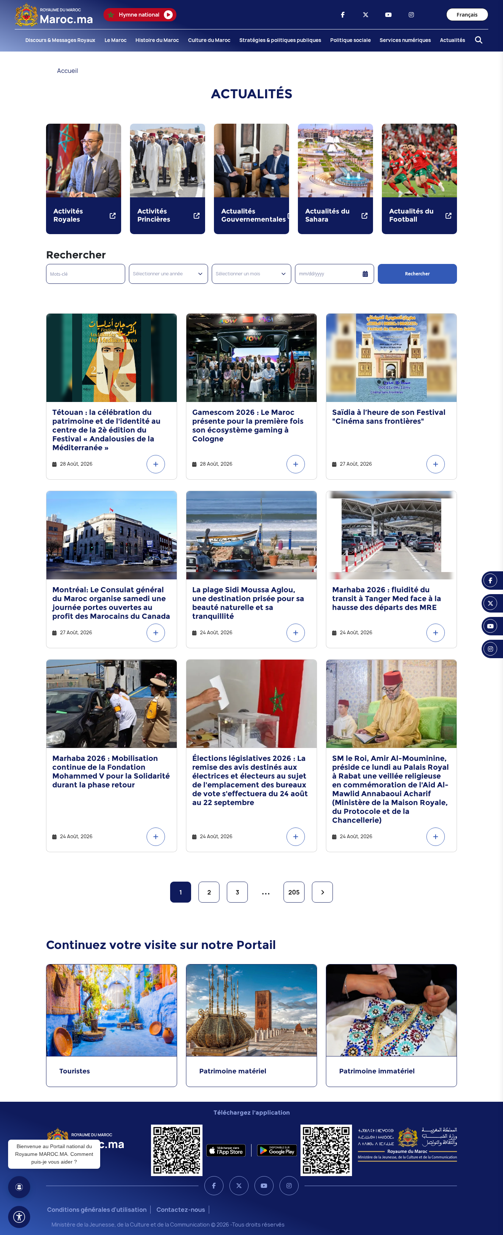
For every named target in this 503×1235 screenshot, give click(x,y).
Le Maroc (116, 40)
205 (294, 892)
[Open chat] (19, 1187)
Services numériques (405, 40)
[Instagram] (289, 1185)
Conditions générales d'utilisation (97, 1210)
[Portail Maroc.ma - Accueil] (85, 1139)
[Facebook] (214, 1185)
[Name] (19, 1217)
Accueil (67, 71)
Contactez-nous (180, 1210)
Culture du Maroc (209, 40)
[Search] (476, 40)
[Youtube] (264, 1185)
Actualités (452, 40)
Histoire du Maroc (157, 40)
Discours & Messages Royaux (60, 40)
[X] (239, 1185)
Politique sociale (350, 40)
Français (467, 14)
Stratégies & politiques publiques (280, 40)
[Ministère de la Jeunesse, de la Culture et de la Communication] (407, 1144)
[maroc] (342, 14)
